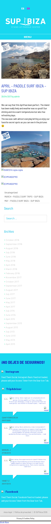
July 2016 (10, 311)
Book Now (4, 522)
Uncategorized (11, 192)
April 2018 (10, 265)
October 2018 (12, 240)
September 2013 (14, 323)
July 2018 (10, 252)
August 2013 (12, 327)
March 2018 (11, 269)
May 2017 (10, 302)
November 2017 (13, 277)
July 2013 (10, 331)
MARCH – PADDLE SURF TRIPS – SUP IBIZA (23, 196)
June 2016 (11, 315)
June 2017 (11, 298)
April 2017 (10, 306)
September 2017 (14, 286)
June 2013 (11, 336)
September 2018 (14, 244)
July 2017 (10, 294)
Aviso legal (8, 512)
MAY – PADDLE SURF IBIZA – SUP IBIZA (22, 200)
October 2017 (12, 282)
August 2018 (12, 248)
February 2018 (13, 273)
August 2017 (12, 290)
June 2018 (11, 257)
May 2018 (10, 261)
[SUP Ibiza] (25, 22)
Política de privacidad (23, 512)
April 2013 (10, 344)
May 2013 (10, 340)
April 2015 (10, 319)
